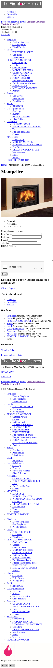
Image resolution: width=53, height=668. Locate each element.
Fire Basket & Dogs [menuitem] (21, 132)
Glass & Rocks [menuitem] (19, 119)
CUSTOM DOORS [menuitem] (21, 124)
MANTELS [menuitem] (12, 137)
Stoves (10, 323)
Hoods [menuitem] (15, 155)
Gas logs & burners (15, 328)
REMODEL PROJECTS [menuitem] (18, 160)
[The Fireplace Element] (21, 364)
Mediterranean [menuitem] (18, 152)
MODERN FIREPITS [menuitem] (22, 70)
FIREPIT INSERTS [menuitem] (21, 78)
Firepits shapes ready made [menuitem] (24, 83)
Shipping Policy (8, 350)
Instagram (14, 22)
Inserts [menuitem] (10, 49)
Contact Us (6, 376)
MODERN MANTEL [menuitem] (22, 142)
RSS (18, 24)
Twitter (23, 22)
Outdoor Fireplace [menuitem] (20, 75)
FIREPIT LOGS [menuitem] (19, 85)
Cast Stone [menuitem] (17, 147)
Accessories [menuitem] (12, 121)
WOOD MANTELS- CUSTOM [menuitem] (27, 144)
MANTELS (12, 334)
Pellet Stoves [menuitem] (18, 98)
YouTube (5, 24)
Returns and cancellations (12, 355)
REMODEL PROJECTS (18, 336)
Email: (4, 240)
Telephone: (6, 243)
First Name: (6, 234)
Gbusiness (40, 22)
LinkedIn (31, 22)
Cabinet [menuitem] (15, 65)
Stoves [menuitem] (10, 93)
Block (4, 665)
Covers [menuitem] (15, 134)
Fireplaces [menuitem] (11, 39)
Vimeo (13, 24)
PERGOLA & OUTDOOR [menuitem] (19, 60)
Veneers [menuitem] (16, 157)
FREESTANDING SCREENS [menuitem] (26, 126)
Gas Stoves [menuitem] (17, 96)
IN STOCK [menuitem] (17, 106)
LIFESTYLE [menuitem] (18, 139)
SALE (10, 326)
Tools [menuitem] (14, 129)
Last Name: (6, 237)
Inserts (10, 318)
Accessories (12, 331)
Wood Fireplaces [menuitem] (19, 47)
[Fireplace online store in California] (21, 7)
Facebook (5, 22)
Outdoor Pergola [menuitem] (19, 62)
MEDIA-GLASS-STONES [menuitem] (24, 88)
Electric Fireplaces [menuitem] (20, 42)
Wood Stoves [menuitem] (18, 101)
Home (4, 165)
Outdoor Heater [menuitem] (19, 67)
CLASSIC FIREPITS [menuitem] (22, 73)
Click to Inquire (8, 288)
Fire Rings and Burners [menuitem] (22, 80)
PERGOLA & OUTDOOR (19, 321)
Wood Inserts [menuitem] (18, 57)
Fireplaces (11, 316)
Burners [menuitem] (16, 114)
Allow (12, 665)
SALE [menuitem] (10, 103)
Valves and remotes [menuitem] (21, 116)
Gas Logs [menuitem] (16, 111)
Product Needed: (8, 246)
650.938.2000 (7, 372)
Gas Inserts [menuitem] (17, 55)
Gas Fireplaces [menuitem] (19, 44)
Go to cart (5, 34)
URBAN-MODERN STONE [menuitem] (25, 150)
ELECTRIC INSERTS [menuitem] (22, 52)
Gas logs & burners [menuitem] (15, 108)
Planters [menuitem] (16, 91)
